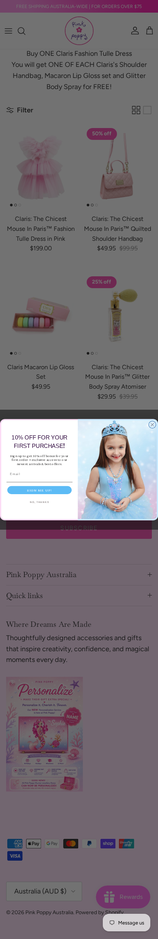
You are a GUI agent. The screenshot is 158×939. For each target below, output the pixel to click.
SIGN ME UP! (39, 490)
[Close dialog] (152, 424)
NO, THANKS (39, 502)
